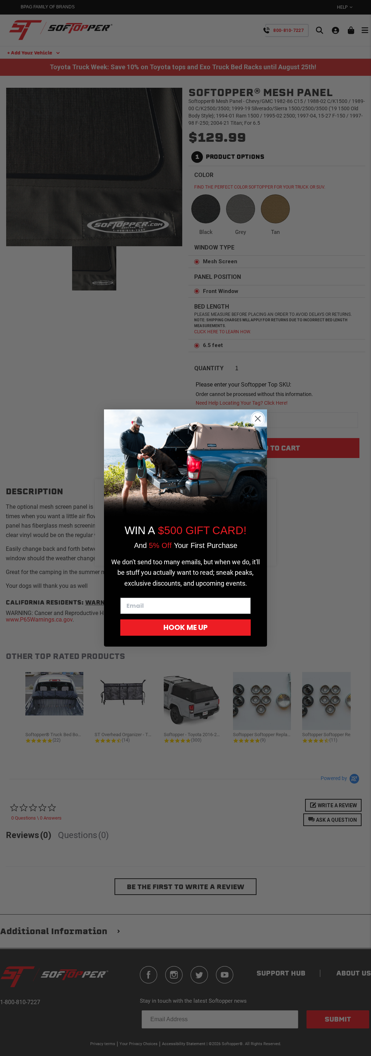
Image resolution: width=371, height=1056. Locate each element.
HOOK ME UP (185, 627)
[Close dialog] (257, 418)
